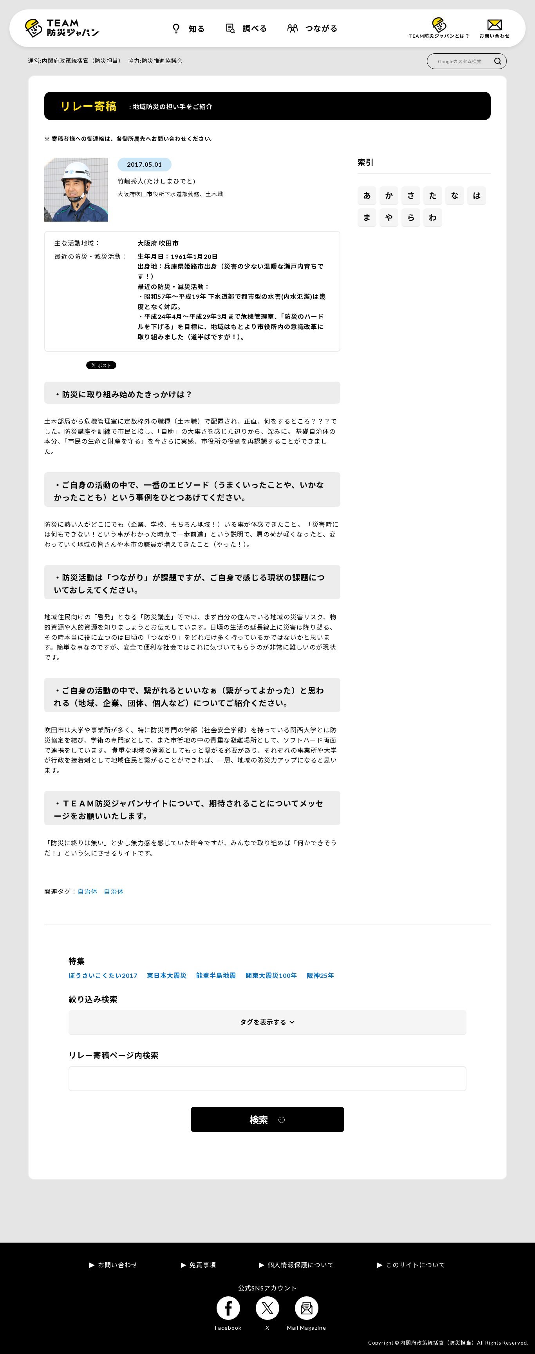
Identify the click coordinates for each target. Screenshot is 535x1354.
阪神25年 (320, 975)
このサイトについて (416, 1264)
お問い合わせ (118, 1264)
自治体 (88, 891)
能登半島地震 (216, 975)
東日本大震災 (167, 975)
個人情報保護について (301, 1264)
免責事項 (203, 1264)
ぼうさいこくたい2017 (103, 975)
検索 (258, 1119)
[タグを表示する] (267, 1022)
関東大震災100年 (271, 975)
